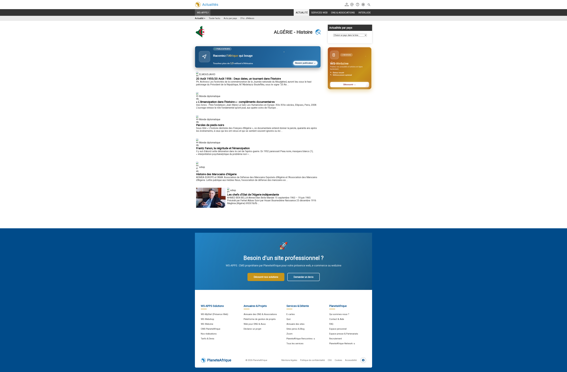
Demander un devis (303, 277)
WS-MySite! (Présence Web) (214, 314)
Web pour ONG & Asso (255, 324)
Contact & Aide (336, 319)
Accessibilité (351, 360)
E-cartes (290, 314)
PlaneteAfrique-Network (341, 343)
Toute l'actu (214, 18)
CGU (330, 360)
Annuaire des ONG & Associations (260, 314)
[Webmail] (352, 4)
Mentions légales (289, 360)
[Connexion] (347, 4)
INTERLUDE (364, 12)
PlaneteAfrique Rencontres (299, 338)
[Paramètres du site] (364, 4)
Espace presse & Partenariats (343, 333)
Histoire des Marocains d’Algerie (216, 174)
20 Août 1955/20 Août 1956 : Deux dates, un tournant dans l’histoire (238, 78)
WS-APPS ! (203, 12)
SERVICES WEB (319, 12)
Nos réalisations (209, 333)
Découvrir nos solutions (266, 277)
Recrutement (335, 338)
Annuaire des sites (295, 324)
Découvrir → (349, 84)
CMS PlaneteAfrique (210, 329)
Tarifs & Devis (207, 338)
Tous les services (294, 343)
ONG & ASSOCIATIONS (343, 12)
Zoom (289, 333)
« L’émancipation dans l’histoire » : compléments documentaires (235, 102)
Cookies (338, 360)
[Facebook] (363, 360)
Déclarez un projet (252, 329)
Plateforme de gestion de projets (260, 319)
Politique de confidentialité (312, 360)
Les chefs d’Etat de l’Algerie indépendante (253, 194)
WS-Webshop (207, 319)
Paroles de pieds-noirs (210, 125)
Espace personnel (338, 329)
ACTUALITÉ (302, 12)
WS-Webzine (207, 324)
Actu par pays (230, 18)
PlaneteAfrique (219, 360)
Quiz (288, 319)
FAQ (331, 324)
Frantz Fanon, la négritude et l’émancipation (223, 148)
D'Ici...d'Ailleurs (247, 18)
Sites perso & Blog (295, 329)
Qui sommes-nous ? (339, 314)
